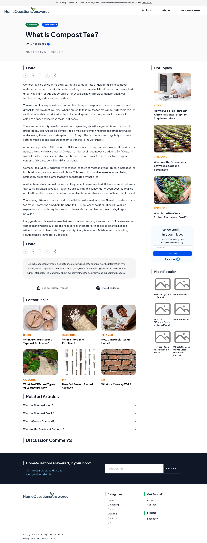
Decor (27, 334)
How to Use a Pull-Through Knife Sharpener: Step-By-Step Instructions (171, 114)
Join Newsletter (191, 10)
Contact (151, 504)
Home (157, 105)
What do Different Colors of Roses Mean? (162, 322)
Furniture (112, 518)
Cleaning (107, 334)
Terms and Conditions (45, 538)
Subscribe (172, 253)
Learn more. (147, 3)
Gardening (69, 334)
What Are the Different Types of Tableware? (37, 341)
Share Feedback (110, 287)
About (150, 500)
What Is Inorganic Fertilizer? (73, 341)
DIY (64, 379)
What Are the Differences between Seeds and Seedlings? (170, 165)
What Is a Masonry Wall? (116, 384)
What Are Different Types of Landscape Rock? (39, 386)
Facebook (152, 518)
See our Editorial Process (55, 287)
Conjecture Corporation (53, 534)
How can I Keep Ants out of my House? (161, 350)
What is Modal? (181, 294)
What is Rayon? (181, 319)
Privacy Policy (29, 538)
